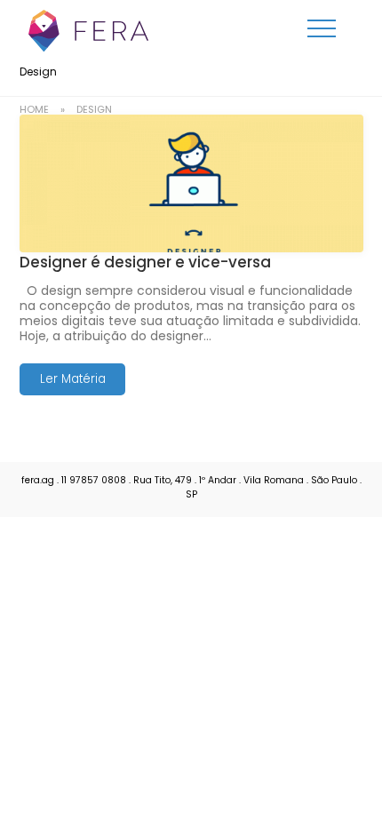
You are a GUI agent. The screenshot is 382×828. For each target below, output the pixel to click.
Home (34, 109)
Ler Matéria (72, 378)
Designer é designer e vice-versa (145, 262)
